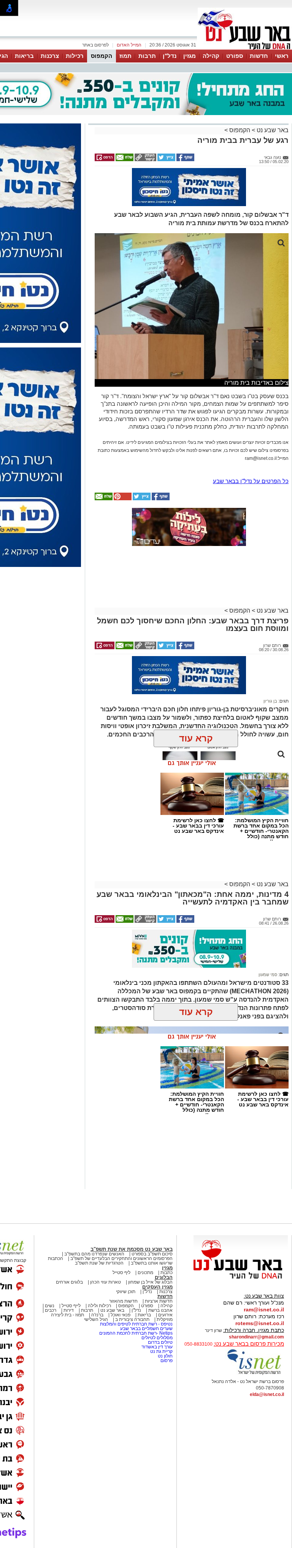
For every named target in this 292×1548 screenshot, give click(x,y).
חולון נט (165, 1356)
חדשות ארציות (159, 1301)
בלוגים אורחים (69, 1282)
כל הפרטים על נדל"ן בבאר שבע (251, 481)
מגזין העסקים (157, 1287)
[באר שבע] (245, 48)
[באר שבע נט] (241, 1279)
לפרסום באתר (95, 45)
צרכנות (50, 56)
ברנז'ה (97, 1314)
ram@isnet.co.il (264, 1309)
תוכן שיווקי (125, 1291)
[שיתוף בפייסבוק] (184, 159)
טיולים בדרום (160, 1342)
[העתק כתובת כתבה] (144, 159)
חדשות (259, 56)
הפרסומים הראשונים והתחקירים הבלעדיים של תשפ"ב (121, 1258)
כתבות (166, 1272)
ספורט (234, 56)
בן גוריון (270, 701)
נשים (49, 1305)
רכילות (75, 56)
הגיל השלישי (96, 1319)
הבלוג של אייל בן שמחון (150, 1282)
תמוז (125, 56)
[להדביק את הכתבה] (122, 498)
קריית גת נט (161, 1351)
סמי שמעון (268, 974)
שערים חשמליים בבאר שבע (146, 1328)
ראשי (282, 56)
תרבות (147, 56)
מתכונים (145, 1272)
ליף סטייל (121, 1272)
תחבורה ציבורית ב (132, 1319)
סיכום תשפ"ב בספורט (152, 1254)
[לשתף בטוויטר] (165, 159)
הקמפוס (101, 56)
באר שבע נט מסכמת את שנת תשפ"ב (131, 1249)
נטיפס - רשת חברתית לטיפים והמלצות (136, 1324)
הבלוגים (164, 1277)
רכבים (50, 1310)
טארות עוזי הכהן (105, 1282)
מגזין (189, 56)
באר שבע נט (272, 130)
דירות (68, 1310)
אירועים (165, 1314)
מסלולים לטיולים (157, 1337)
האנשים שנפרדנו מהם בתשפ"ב (94, 1254)
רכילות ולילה (99, 1305)
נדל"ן (169, 56)
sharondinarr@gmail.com (256, 1337)
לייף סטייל (71, 1305)
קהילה (211, 56)
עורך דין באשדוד (157, 1346)
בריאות (24, 56)
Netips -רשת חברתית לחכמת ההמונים (136, 1333)
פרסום (166, 1360)
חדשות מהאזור (123, 1301)
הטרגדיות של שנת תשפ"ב (99, 1263)
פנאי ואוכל (120, 1314)
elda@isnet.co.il (267, 1394)
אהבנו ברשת (160, 1310)
